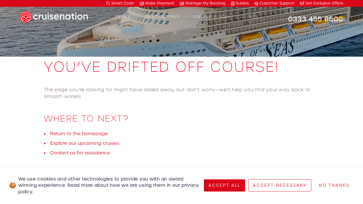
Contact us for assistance (80, 153)
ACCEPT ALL (224, 185)
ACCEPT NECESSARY (280, 185)
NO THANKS (334, 185)
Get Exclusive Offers (323, 3)
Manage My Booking (205, 3)
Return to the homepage (79, 134)
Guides (242, 3)
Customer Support (276, 3)
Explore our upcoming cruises (84, 143)
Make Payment (159, 3)
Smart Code (122, 3)
